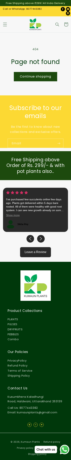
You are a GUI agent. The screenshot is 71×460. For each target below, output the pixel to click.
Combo (13, 339)
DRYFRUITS (15, 329)
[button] (5, 24)
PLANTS (13, 319)
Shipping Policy (19, 376)
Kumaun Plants (30, 441)
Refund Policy (17, 365)
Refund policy (52, 441)
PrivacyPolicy (17, 361)
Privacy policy (25, 448)
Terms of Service (20, 371)
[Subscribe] (59, 143)
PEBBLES (13, 334)
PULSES (12, 324)
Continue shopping (35, 76)
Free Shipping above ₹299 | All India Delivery (35, 3)
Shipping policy (37, 454)
